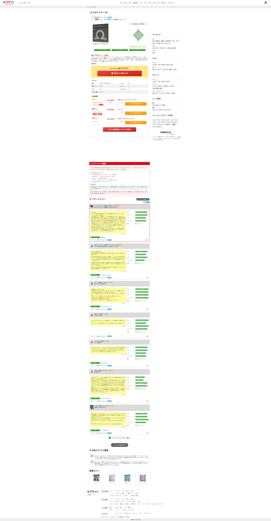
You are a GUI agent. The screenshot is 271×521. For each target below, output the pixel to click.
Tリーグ (140, 513)
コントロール (168, 93)
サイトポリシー (113, 517)
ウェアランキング (147, 513)
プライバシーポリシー (104, 517)
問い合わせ (127, 517)
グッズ (149, 3)
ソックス (159, 122)
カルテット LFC (104, 363)
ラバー (130, 3)
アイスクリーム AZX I (105, 398)
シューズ (141, 3)
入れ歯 (95, 406)
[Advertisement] (101, 150)
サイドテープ (160, 124)
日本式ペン (160, 86)
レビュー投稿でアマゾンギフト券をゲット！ (165, 136)
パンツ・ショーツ (166, 120)
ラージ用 (174, 69)
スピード (158, 93)
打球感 (173, 93)
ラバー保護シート (167, 124)
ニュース (158, 3)
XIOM (171, 64)
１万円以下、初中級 (171, 48)
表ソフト (155, 43)
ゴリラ (95, 282)
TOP (121, 3)
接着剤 (174, 124)
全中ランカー (116, 206)
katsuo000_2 (99, 206)
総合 (154, 41)
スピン (162, 93)
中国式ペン (166, 86)
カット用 (172, 86)
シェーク (155, 86)
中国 (157, 105)
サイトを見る (116, 465)
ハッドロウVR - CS (105, 430)
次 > (124, 438)
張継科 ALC (103, 237)
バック (177, 41)
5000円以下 (168, 41)
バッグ (154, 122)
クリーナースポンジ (157, 126)
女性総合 (163, 41)
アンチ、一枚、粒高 (131, 501)
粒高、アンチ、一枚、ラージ (164, 43)
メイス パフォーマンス (106, 306)
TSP (159, 64)
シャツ (172, 120)
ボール (154, 124)
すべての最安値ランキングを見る (119, 129)
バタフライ (155, 64)
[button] (100, 33)
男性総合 (158, 41)
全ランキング (156, 48)
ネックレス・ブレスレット (172, 122)
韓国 (164, 105)
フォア (173, 41)
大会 (154, 3)
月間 (148, 202)
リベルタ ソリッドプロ (106, 275)
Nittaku (163, 64)
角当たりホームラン (98, 245)
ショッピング (171, 3)
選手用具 (135, 3)
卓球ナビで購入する (121, 73)
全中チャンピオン (118, 245)
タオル (163, 122)
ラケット (126, 3)
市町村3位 (110, 370)
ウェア (145, 3)
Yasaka (167, 64)
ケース (176, 120)
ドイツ (160, 105)
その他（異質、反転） (158, 88)
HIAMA (95, 370)
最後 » (128, 438)
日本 (154, 105)
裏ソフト (155, 69)
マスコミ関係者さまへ (120, 517)
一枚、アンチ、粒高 (167, 69)
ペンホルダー (163, 48)
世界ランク (163, 3)
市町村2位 (110, 282)
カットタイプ (168, 110)
